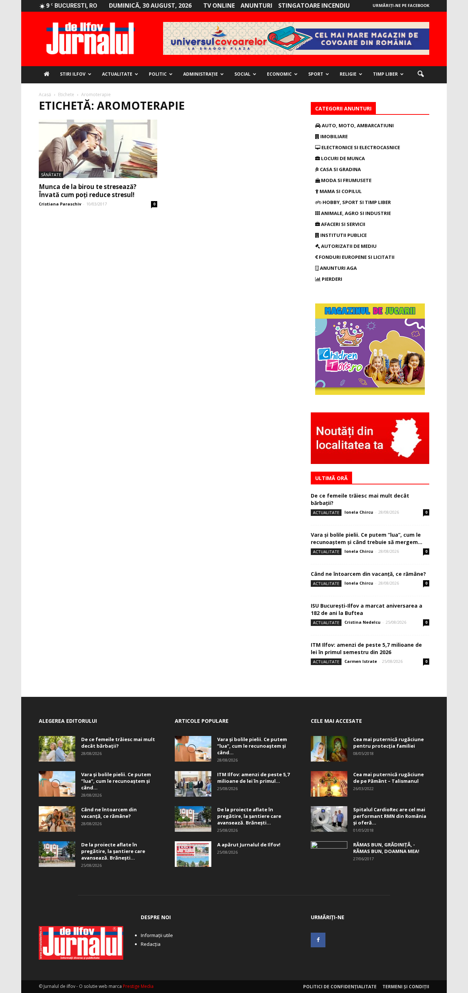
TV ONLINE (219, 5)
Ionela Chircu (358, 512)
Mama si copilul (340, 191)
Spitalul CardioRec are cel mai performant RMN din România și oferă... (389, 816)
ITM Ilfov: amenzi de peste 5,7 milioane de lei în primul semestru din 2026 (366, 648)
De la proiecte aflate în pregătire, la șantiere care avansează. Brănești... (113, 851)
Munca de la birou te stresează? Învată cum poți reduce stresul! (87, 190)
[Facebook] (318, 940)
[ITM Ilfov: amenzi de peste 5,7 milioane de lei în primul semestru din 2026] (193, 784)
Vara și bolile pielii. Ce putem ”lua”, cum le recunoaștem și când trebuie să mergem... (366, 538)
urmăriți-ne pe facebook (401, 5)
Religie (348, 74)
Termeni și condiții (405, 986)
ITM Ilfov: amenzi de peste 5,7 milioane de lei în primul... (253, 777)
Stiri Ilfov (73, 74)
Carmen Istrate (360, 661)
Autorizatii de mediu (348, 246)
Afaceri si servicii (342, 224)
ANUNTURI (256, 5)
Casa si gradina (340, 169)
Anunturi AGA (338, 268)
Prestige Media (138, 986)
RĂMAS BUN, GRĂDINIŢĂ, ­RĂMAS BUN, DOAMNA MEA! (386, 847)
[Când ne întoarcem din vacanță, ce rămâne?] (57, 819)
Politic (158, 74)
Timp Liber (385, 74)
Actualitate (117, 74)
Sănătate (51, 174)
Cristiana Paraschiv (60, 204)
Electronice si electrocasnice (360, 147)
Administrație (200, 74)
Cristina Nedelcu (362, 622)
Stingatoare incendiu (314, 5)
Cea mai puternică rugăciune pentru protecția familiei (388, 742)
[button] (420, 74)
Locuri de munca (342, 158)
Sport (315, 74)
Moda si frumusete (345, 180)
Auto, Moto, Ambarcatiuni (357, 125)
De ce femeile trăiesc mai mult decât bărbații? (118, 742)
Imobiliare (333, 136)
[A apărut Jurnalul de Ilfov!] (193, 854)
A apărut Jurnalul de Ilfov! (248, 844)
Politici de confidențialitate (340, 986)
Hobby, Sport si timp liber (356, 202)
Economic (279, 74)
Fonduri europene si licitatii (356, 257)
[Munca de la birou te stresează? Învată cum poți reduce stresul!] (98, 149)
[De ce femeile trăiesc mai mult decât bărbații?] (57, 749)
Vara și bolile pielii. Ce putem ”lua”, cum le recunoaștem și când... (116, 781)
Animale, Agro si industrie (355, 213)
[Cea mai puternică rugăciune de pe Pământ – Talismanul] (329, 784)
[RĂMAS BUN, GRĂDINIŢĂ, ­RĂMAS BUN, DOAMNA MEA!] (329, 854)
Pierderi (331, 279)
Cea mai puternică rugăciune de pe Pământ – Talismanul (388, 777)
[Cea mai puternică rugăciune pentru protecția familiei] (329, 749)
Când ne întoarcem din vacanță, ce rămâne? (368, 573)
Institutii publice (343, 235)
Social (242, 74)
